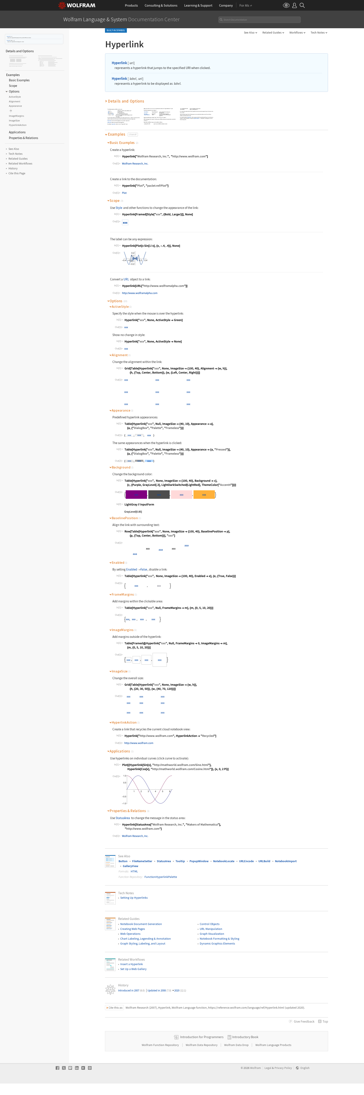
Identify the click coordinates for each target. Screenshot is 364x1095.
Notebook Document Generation (141, 924)
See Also (249, 32)
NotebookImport (286, 861)
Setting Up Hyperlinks (134, 898)
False (143, 569)
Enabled (131, 569)
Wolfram (255, 1068)
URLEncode (246, 861)
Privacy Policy (283, 1068)
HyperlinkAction (147, 114)
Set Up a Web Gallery (133, 969)
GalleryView (130, 866)
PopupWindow (199, 861)
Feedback (304, 1021)
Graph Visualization (212, 934)
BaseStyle (145, 113)
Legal (268, 1068)
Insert (181, 112)
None (112, 114)
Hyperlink (8, 36)
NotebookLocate (223, 861)
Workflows (296, 32)
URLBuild (264, 861)
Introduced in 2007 (131, 990)
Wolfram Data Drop (236, 1045)
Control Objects (210, 924)
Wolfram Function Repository (161, 1045)
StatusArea (123, 818)
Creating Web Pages (132, 929)
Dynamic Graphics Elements (217, 943)
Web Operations (130, 934)
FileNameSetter (142, 861)
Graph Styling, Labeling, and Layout (142, 943)
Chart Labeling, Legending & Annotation (145, 938)
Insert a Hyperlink (131, 964)
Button (123, 861)
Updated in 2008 (159, 990)
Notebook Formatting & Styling (219, 938)
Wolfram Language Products (273, 1045)
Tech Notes (318, 32)
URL (108, 111)
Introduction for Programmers (202, 1037)
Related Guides (272, 32)
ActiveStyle (146, 112)
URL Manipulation (211, 929)
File (108, 113)
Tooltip (180, 861)
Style (119, 208)
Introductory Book (245, 1037)
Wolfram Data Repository (202, 1045)
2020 (180, 990)
